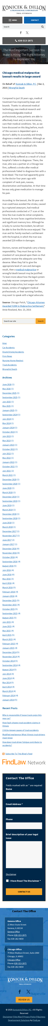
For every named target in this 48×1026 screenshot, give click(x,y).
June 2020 (6, 488)
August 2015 (7, 617)
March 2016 (7, 587)
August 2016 (7, 566)
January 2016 (8, 596)
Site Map (18, 1016)
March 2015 (7, 639)
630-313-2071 (25, 40)
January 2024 (8, 427)
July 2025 (6, 401)
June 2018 (6, 522)
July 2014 (6, 674)
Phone (9, 819)
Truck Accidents (9, 364)
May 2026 (6, 388)
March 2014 (7, 691)
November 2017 (9, 535)
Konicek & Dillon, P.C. (26, 83)
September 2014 (9, 665)
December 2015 (9, 600)
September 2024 (9, 414)
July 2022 (6, 453)
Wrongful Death (17, 87)
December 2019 (9, 496)
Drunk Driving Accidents (13, 352)
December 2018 (9, 514)
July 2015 (6, 622)
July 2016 (6, 570)
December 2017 (9, 531)
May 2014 (6, 682)
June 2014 (6, 678)
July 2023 (6, 436)
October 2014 (8, 661)
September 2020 (9, 483)
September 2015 (9, 613)
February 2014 (8, 695)
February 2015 (8, 643)
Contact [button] (35, 20)
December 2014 (9, 652)
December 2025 (9, 393)
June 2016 (6, 574)
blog (4, 343)
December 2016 (9, 548)
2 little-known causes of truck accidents (20, 730)
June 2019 (6, 505)
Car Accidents (8, 347)
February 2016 (8, 591)
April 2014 (6, 686)
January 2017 (8, 544)
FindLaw (36, 1020)
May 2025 (6, 406)
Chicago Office (13, 959)
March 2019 (7, 509)
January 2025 (8, 410)
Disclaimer (11, 874)
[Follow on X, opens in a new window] (27, 32)
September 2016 (9, 561)
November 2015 (9, 604)
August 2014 (7, 669)
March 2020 (7, 492)
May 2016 (6, 578)
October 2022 (8, 449)
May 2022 (6, 457)
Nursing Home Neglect (12, 360)
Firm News (7, 356)
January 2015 (8, 648)
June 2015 (6, 626)
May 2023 (6, 440)
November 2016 (9, 553)
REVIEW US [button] (24, 999)
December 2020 (9, 479)
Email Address (14, 804)
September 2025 (9, 397)
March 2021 (7, 475)
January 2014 (8, 699)
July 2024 (6, 419)
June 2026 (6, 384)
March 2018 (7, 527)
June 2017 (6, 540)
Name (9, 789)
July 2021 (6, 470)
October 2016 (8, 557)
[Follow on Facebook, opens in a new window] (20, 32)
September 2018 (9, 518)
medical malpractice (26, 269)
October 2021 (8, 466)
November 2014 (9, 656)
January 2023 (8, 445)
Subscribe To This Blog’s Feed (18, 753)
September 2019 (9, 501)
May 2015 (6, 630)
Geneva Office (13, 931)
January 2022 (8, 462)
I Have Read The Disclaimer (25, 881)
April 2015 (6, 635)
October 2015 (8, 609)
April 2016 (6, 583)
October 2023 (8, 432)
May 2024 (6, 423)
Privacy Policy (29, 1016)
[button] (12, 20)
